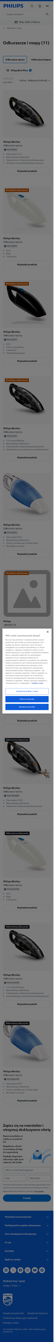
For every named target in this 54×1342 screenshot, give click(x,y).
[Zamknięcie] (46, 631)
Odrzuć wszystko (25, 699)
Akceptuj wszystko (26, 706)
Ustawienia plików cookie (26, 691)
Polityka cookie (36, 683)
